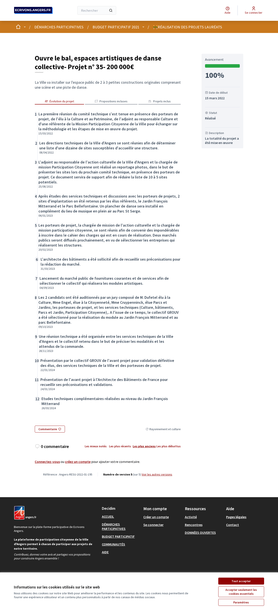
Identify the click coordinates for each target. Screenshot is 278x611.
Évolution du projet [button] (62, 101)
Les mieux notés (96, 446)
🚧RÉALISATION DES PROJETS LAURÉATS (187, 27)
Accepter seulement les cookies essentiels (241, 592)
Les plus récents (120, 446)
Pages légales (236, 517)
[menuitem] (121, 516)
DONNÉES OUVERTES (200, 532)
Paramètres (241, 602)
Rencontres (193, 525)
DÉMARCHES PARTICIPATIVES (58, 27)
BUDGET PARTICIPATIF (118, 536)
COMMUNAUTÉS (113, 544)
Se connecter (153, 525)
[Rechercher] (110, 10)
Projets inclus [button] (162, 101)
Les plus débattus (168, 446)
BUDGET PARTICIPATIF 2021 (116, 27)
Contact (232, 525)
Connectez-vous (47, 461)
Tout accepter (241, 581)
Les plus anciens (144, 446)
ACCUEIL (108, 516)
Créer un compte (156, 517)
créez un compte (78, 461)
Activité (191, 517)
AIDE (105, 552)
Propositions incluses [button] (113, 101)
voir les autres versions (157, 474)
